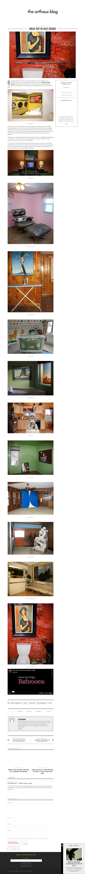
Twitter (29, 711)
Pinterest (38, 711)
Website (20, 728)
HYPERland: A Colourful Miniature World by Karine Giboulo (42, 740)
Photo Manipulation (41, 703)
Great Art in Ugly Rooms (15, 703)
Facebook (20, 711)
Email (9, 824)
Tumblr (50, 703)
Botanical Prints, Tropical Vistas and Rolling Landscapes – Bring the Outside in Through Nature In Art (66, 119)
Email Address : (66, 87)
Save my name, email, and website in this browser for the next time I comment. (28, 838)
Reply (51, 781)
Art (37, 26)
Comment (10, 802)
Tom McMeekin (22, 719)
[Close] (62, 846)
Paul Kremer (32, 703)
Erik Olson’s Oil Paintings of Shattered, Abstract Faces (19, 740)
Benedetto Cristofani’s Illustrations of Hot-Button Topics (74, 863)
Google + (48, 711)
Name (9, 817)
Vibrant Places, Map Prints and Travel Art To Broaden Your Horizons (18, 770)
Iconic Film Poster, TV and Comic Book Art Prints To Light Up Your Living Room (42, 771)
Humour (25, 703)
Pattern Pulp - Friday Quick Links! (20, 783)
